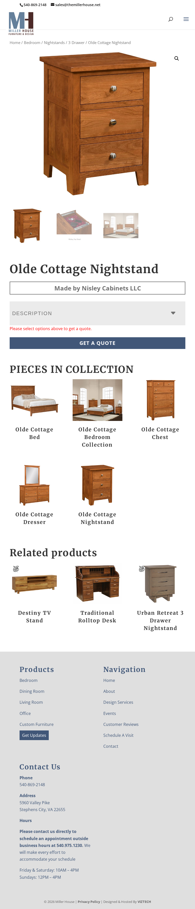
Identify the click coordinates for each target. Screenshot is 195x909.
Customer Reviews (121, 724)
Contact (110, 746)
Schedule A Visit (118, 735)
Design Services (118, 702)
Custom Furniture (37, 724)
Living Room (31, 702)
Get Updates (34, 735)
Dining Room (32, 691)
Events (109, 713)
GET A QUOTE (97, 343)
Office (25, 713)
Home (15, 42)
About (109, 691)
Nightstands (54, 42)
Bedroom (32, 42)
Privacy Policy (89, 901)
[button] (176, 58)
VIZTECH (144, 901)
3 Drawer (76, 42)
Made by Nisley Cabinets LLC (97, 288)
